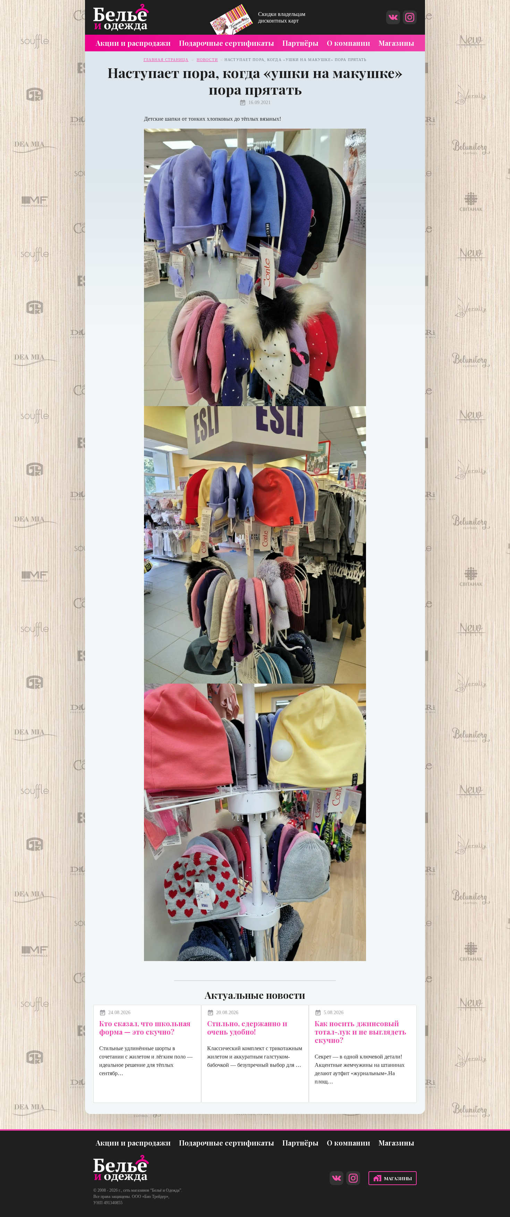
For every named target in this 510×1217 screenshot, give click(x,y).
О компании (348, 43)
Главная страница (166, 60)
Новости (207, 60)
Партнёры (300, 43)
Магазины (396, 43)
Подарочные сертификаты (226, 43)
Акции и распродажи (133, 43)
